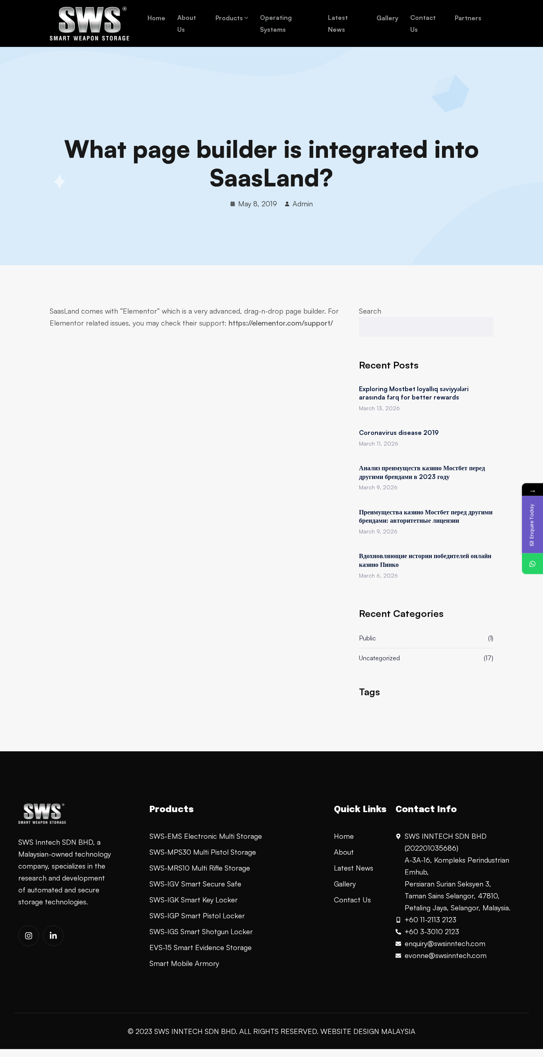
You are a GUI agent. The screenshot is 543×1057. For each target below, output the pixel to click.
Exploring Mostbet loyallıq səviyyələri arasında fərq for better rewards (414, 393)
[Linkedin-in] (53, 935)
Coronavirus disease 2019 (399, 432)
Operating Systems (276, 23)
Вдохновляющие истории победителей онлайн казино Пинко (425, 560)
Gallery (387, 18)
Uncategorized (379, 658)
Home (156, 18)
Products (229, 18)
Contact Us (423, 23)
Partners (468, 18)
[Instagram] (28, 935)
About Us (186, 23)
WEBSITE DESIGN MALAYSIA (367, 1031)
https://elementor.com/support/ (281, 322)
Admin (303, 203)
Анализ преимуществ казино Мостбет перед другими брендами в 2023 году (422, 472)
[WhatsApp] (532, 563)
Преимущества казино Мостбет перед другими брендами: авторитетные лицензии (426, 516)
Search (370, 310)
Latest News (338, 23)
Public (367, 638)
